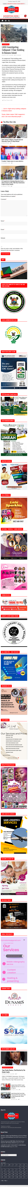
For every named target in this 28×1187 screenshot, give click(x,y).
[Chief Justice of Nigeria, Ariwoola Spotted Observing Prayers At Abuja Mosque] (14, 125)
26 (9, 1177)
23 (24, 1174)
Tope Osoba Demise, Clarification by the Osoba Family (13, 1071)
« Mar (2, 1180)
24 (2, 1177)
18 (6, 1174)
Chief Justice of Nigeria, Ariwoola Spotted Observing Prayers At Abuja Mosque (12, 140)
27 (13, 1177)
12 (9, 1172)
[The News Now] (2, 20)
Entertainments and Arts (7, 1067)
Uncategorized (6, 44)
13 (13, 1172)
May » (5, 1180)
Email (3, 229)
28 (17, 1177)
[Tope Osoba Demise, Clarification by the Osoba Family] (14, 1052)
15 (21, 1172)
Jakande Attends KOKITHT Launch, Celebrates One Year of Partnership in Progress (18, 1086)
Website (3, 238)
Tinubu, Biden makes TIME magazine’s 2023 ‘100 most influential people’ (13, 115)
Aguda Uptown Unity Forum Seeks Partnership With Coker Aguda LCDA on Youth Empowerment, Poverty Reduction (18, 1095)
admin (12, 55)
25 (6, 1177)
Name (3, 221)
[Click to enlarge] (14, 862)
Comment (4, 199)
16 (24, 1172)
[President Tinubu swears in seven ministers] (14, 146)
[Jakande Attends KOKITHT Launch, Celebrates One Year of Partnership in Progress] (6, 1084)
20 (13, 1174)
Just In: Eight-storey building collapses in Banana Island (14, 110)
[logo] (12, 1113)
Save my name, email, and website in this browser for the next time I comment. (12, 249)
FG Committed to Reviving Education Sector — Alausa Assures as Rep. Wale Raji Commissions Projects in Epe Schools (13, 182)
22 (21, 1174)
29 (21, 1177)
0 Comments (18, 55)
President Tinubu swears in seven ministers (12, 161)
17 (2, 1174)
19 (9, 1174)
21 (17, 1174)
